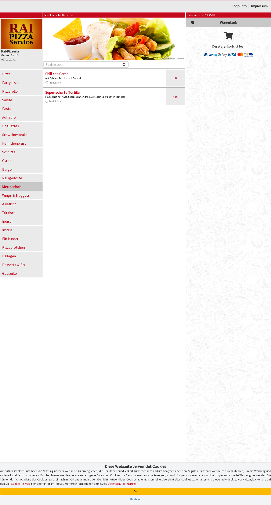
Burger (7, 169)
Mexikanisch (11, 186)
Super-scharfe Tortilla (62, 92)
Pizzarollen (10, 91)
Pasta (6, 108)
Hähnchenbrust (14, 143)
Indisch (7, 221)
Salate (7, 99)
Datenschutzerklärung (122, 484)
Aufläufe (9, 117)
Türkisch (8, 212)
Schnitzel (9, 152)
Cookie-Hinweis (20, 484)
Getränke (9, 273)
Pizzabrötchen (13, 247)
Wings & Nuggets (16, 195)
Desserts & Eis (13, 264)
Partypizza (10, 82)
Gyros (6, 160)
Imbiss (7, 230)
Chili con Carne (56, 73)
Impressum (259, 6)
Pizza (6, 73)
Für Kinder (10, 238)
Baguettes (10, 126)
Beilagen (9, 256)
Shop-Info (239, 6)
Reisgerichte (12, 178)
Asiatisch (9, 204)
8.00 (175, 78)
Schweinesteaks (15, 134)
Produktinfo (55, 82)
